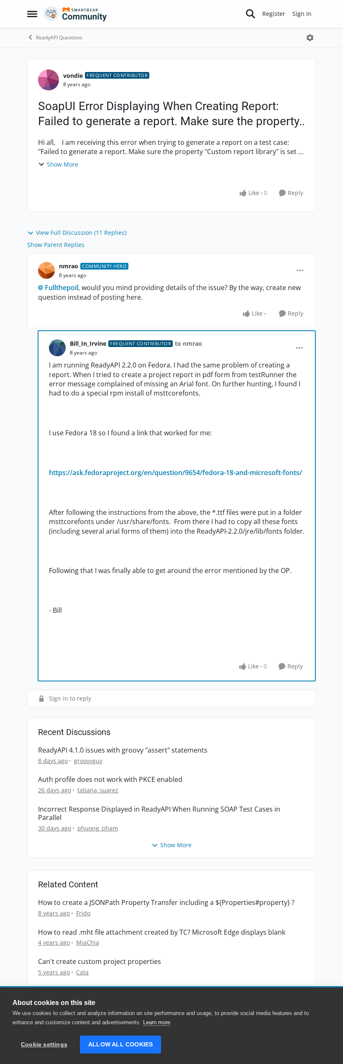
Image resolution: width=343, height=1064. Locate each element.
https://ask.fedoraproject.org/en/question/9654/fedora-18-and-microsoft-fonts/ (175, 472)
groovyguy (88, 761)
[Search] (251, 14)
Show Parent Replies (55, 245)
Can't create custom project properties (99, 961)
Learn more (156, 1022)
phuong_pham (97, 828)
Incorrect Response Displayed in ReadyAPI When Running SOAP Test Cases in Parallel (159, 813)
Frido (83, 913)
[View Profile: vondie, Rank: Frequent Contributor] (48, 79)
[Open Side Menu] (32, 14)
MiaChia (87, 942)
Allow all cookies (120, 1044)
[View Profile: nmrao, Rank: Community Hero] (46, 270)
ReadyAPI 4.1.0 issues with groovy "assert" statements (122, 750)
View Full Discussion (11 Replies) (81, 232)
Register (273, 14)
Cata (82, 972)
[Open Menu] (310, 38)
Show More (62, 164)
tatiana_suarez (97, 790)
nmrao (68, 266)
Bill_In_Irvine (88, 343)
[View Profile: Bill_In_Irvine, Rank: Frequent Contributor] (57, 347)
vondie (73, 76)
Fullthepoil (61, 287)
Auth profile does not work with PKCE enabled (110, 779)
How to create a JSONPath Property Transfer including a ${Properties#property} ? (166, 902)
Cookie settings (44, 1044)
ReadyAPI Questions (59, 37)
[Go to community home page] (75, 13)
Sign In (302, 14)
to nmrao (188, 343)
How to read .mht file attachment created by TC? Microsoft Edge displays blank (161, 932)
